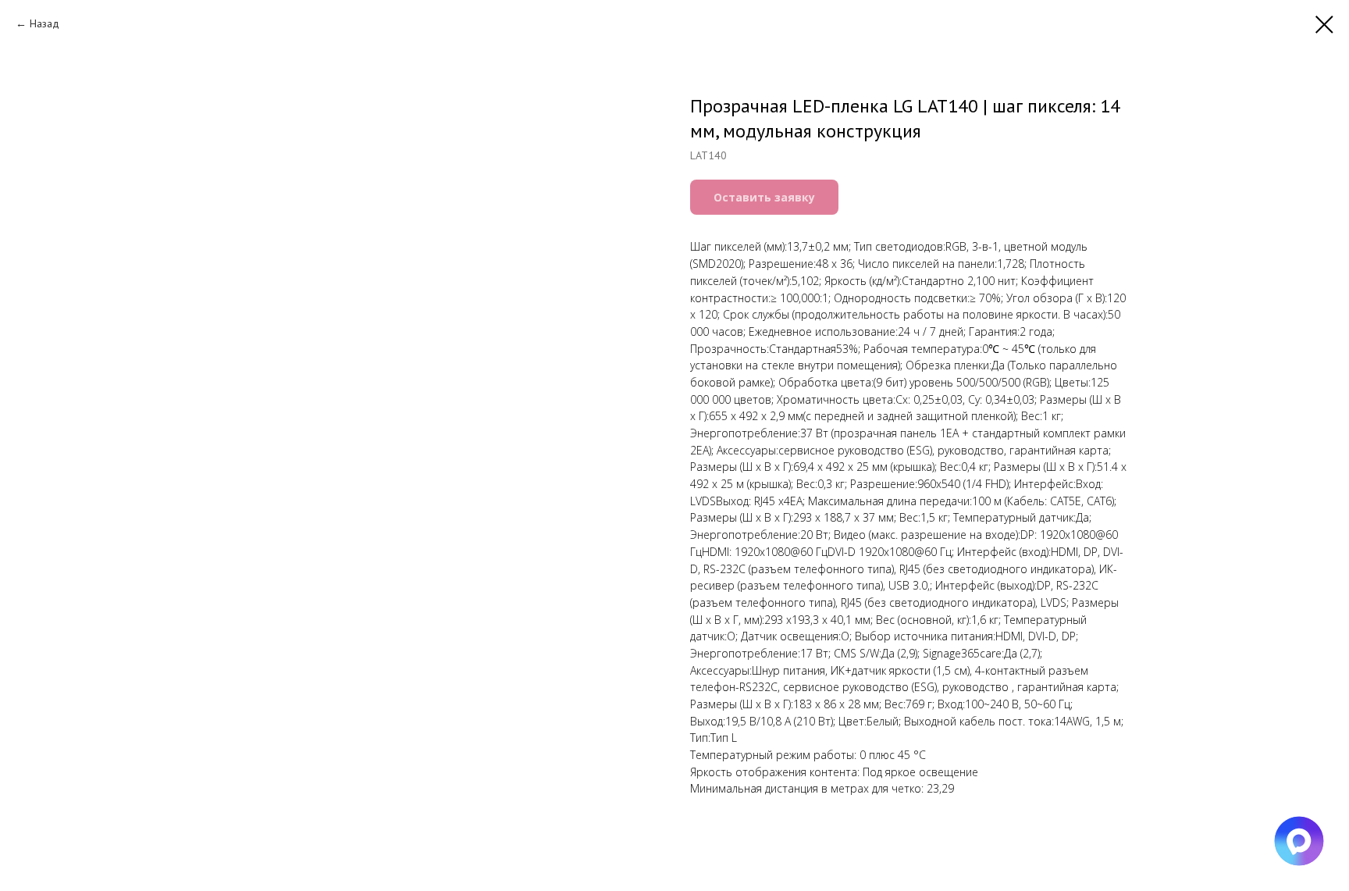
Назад (44, 23)
